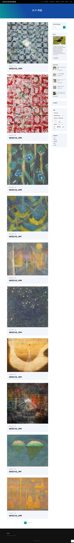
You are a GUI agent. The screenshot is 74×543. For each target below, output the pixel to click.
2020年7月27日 (11, 329)
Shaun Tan (63, 115)
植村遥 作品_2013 (15, 377)
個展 (59, 124)
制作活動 (55, 141)
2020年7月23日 (11, 513)
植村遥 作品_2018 (15, 190)
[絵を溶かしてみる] (54, 87)
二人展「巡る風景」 (60, 73)
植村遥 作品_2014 (15, 332)
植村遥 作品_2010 (15, 516)
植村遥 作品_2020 (15, 69)
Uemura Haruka (58, 118)
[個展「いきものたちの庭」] (54, 68)
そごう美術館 (55, 120)
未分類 (55, 145)
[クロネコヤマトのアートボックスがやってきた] (54, 93)
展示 (54, 127)
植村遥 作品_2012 (15, 429)
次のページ (30, 523)
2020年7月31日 (11, 135)
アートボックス (59, 120)
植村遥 (59, 127)
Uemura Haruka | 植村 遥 (9, 2)
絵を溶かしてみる (60, 86)
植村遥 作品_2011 (15, 472)
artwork (56, 113)
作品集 (55, 124)
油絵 (63, 127)
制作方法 (55, 139)
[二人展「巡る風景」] (54, 75)
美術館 (54, 128)
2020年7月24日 (11, 469)
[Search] (64, 27)
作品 (15, 135)
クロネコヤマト (55, 122)
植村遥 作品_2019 (15, 138)
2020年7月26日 (11, 374)
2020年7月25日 (11, 426)
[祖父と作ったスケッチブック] (54, 81)
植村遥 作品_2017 (15, 237)
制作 (62, 124)
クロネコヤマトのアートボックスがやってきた (61, 93)
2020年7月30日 (11, 187)
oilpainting (57, 115)
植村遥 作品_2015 (15, 280)
